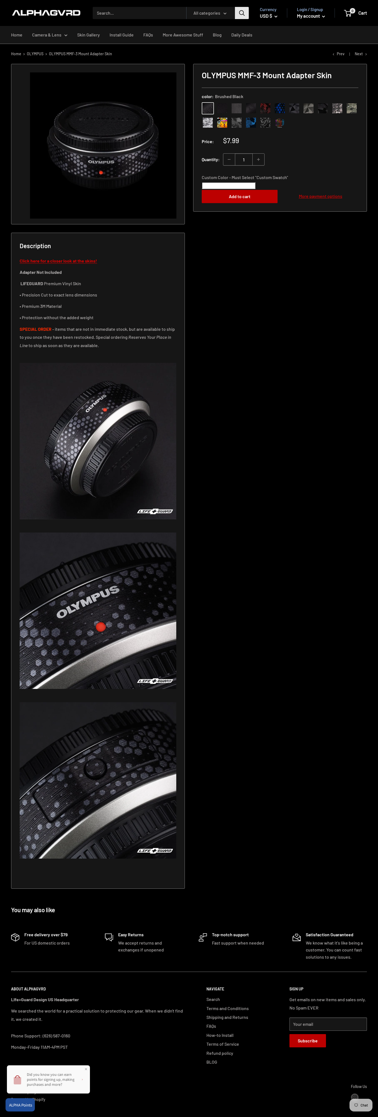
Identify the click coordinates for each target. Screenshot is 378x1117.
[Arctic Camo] (208, 123)
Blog (217, 34)
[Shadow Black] (323, 108)
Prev (341, 53)
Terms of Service (222, 1044)
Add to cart (239, 196)
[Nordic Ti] (309, 108)
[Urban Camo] (352, 108)
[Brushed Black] (208, 108)
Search (213, 999)
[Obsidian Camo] (337, 108)
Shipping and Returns (227, 1017)
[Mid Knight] (237, 123)
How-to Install (220, 1035)
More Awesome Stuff (183, 34)
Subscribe (308, 1040)
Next (359, 53)
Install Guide (122, 34)
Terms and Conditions (227, 1008)
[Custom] (280, 123)
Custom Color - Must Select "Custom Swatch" (245, 177)
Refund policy (219, 1053)
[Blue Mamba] (280, 108)
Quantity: (211, 159)
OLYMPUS (35, 53)
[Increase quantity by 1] (258, 159)
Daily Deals (241, 34)
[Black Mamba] (251, 108)
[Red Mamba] (265, 108)
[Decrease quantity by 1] (229, 159)
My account (309, 16)
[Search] (242, 13)
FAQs (148, 34)
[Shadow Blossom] (265, 123)
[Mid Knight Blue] (251, 123)
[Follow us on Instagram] (355, 1097)
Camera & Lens (46, 34)
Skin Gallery (88, 34)
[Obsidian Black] (237, 108)
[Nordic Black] (294, 108)
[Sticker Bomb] (222, 123)
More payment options (320, 196)
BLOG (211, 1061)
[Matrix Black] (222, 108)
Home (16, 34)
